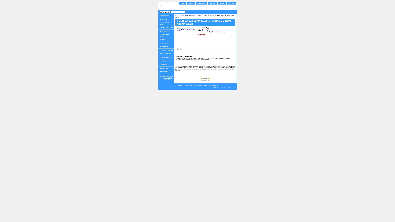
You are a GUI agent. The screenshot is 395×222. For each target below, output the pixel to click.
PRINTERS (163, 61)
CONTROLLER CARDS (166, 27)
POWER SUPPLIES (165, 54)
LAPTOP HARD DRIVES (164, 35)
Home (176, 16)
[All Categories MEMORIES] (172, 12)
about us (191, 3)
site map (222, 3)
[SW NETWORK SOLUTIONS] (184, 7)
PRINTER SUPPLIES (166, 57)
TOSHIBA (199, 16)
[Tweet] (178, 49)
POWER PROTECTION (166, 50)
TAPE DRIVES (164, 68)
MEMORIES (163, 39)
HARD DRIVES (164, 31)
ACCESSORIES (164, 16)
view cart (231, 3)
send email (212, 3)
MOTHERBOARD (165, 43)
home (182, 3)
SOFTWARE (163, 64)
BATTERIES (163, 19)
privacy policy (201, 3)
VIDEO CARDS (164, 72)
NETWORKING (164, 46)
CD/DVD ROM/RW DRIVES (187, 16)
